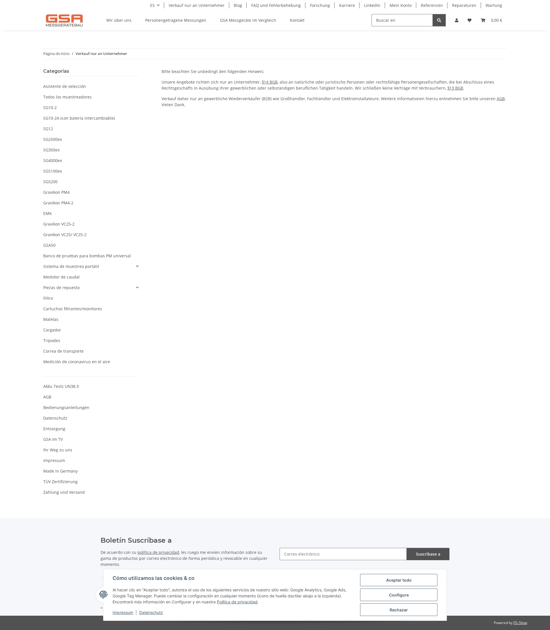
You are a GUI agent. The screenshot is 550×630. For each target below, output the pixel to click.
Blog (238, 5)
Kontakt (297, 20)
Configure (399, 595)
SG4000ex (52, 160)
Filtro (48, 298)
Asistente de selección (64, 86)
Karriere (347, 5)
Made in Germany (60, 471)
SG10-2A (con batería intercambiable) (79, 118)
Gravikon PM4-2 (58, 203)
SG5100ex (52, 171)
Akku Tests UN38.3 (61, 386)
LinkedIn (372, 5)
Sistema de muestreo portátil (71, 266)
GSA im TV (53, 439)
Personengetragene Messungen (175, 20)
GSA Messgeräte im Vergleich (248, 20)
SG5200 (50, 181)
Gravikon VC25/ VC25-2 (65, 234)
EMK (47, 213)
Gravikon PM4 (56, 192)
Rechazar (399, 609)
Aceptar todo (399, 580)
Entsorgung (54, 428)
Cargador (52, 330)
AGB (501, 98)
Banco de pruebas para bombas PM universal (87, 255)
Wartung (494, 5)
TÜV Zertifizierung (60, 481)
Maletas (50, 319)
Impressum (123, 612)
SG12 (48, 128)
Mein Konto (401, 5)
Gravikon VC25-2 (58, 224)
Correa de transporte (63, 351)
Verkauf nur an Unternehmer (197, 5)
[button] (456, 20)
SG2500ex (52, 139)
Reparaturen (464, 5)
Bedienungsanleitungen (66, 407)
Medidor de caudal (61, 277)
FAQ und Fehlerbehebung (276, 5)
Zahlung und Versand (64, 492)
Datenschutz (151, 612)
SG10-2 (50, 107)
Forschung (320, 5)
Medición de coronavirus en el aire (76, 361)
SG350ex (51, 150)
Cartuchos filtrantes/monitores (72, 308)
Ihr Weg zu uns (57, 450)
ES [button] (152, 5)
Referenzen (432, 5)
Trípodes (51, 340)
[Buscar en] (439, 20)
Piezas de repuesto (61, 287)
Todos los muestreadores (67, 97)
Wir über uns (118, 20)
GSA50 (49, 245)
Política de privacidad (237, 601)
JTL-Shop (520, 622)
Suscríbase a (428, 554)
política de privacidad (158, 552)
